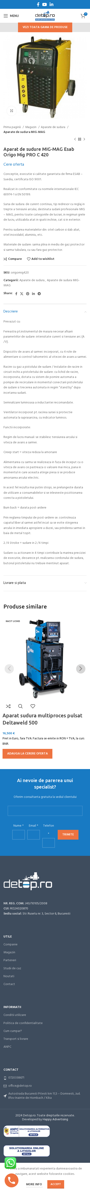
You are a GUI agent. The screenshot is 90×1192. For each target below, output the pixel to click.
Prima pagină (12, 127)
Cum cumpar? (12, 1031)
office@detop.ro (20, 1086)
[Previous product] (75, 139)
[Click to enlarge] (11, 111)
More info (34, 1184)
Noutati (8, 976)
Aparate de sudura (53, 127)
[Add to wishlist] (33, 706)
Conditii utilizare (14, 1015)
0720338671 (16, 1077)
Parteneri (9, 960)
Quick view (20, 706)
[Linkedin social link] (51, 4)
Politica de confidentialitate (23, 1023)
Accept (56, 1184)
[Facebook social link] (38, 4)
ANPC (7, 1047)
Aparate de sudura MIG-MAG (24, 132)
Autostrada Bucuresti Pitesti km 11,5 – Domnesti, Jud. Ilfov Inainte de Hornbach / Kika (44, 1096)
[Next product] (84, 139)
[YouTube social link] (44, 4)
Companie (10, 944)
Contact (9, 984)
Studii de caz (12, 968)
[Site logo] (45, 16)
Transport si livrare (15, 1039)
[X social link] (22, 294)
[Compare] (8, 706)
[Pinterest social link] (28, 294)
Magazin (31, 127)
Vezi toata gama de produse (45, 27)
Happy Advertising (55, 1119)
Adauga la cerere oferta (27, 753)
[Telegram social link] (39, 294)
